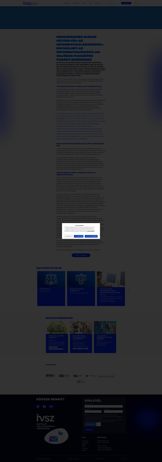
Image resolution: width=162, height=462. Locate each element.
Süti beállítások (68, 236)
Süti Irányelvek (90, 231)
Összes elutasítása (79, 236)
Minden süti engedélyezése (91, 236)
